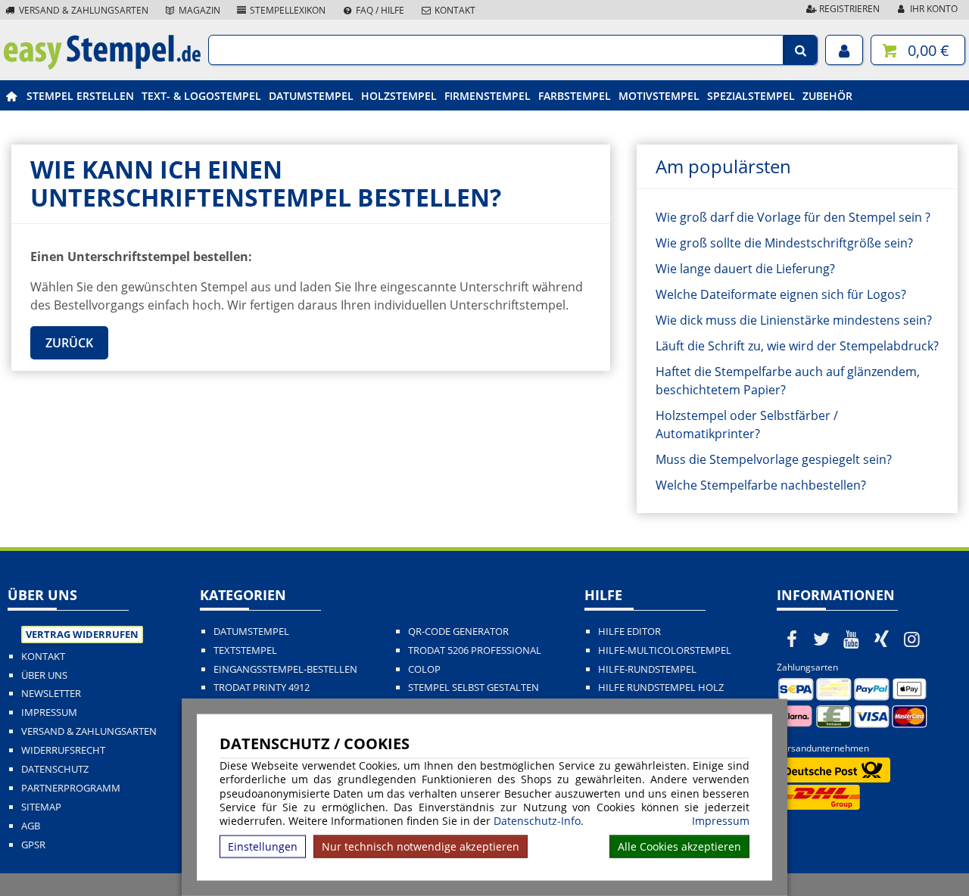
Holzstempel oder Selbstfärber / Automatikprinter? (747, 424)
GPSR (33, 845)
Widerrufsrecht (63, 750)
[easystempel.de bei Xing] (882, 638)
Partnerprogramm (70, 788)
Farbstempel (574, 96)
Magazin (198, 10)
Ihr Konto (933, 8)
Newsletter (51, 693)
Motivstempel (658, 96)
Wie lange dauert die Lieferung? (745, 268)
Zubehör (827, 96)
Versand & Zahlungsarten (82, 10)
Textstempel (245, 650)
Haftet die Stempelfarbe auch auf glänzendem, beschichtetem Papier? (788, 380)
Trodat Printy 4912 (261, 687)
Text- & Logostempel (201, 96)
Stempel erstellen (80, 96)
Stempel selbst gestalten (473, 687)
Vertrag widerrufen (82, 634)
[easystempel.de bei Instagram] (911, 638)
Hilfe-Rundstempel (647, 669)
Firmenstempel (487, 96)
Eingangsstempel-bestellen (285, 669)
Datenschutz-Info (537, 821)
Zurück (69, 342)
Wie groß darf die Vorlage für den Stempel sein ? (793, 217)
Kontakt (453, 10)
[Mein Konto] (844, 50)
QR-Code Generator (458, 631)
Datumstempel (311, 96)
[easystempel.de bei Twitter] (822, 638)
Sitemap (41, 807)
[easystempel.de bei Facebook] (792, 638)
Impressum (720, 821)
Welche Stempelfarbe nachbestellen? (761, 485)
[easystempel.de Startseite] (102, 65)
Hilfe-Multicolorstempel (664, 650)
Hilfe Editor (629, 631)
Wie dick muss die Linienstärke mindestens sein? (794, 320)
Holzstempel (399, 96)
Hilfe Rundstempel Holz (661, 687)
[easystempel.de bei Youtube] (852, 638)
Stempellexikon (287, 10)
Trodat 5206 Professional (474, 650)
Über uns (44, 675)
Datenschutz (55, 769)
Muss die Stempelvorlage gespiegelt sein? (774, 459)
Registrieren (848, 8)
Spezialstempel (751, 96)
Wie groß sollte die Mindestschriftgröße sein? (784, 243)
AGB (30, 826)
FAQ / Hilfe (379, 10)
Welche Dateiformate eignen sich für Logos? (781, 294)
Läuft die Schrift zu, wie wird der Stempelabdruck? (797, 346)
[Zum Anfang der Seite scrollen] (861, 865)
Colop (424, 669)
